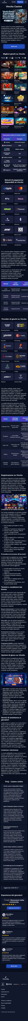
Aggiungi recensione (14, 908)
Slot (23, 57)
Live (10, 57)
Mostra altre (14, 966)
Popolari (3, 57)
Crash (16, 57)
